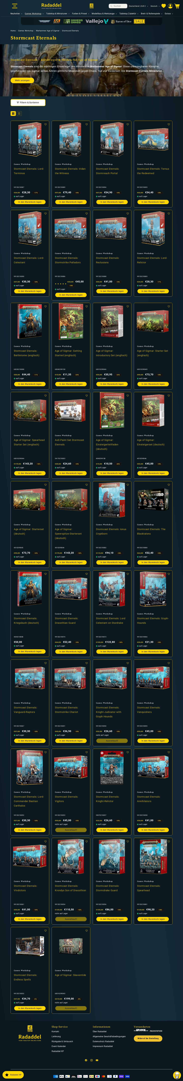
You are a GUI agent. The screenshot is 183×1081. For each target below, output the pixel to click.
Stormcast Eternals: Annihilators (148, 799)
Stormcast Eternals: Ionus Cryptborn (111, 531)
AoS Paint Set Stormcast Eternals (69, 442)
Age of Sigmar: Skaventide (70, 975)
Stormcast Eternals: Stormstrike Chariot (66, 710)
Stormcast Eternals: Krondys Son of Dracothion (70, 888)
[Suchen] (111, 6)
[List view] (19, 113)
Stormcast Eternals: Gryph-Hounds (153, 620)
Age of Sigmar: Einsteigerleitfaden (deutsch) (107, 444)
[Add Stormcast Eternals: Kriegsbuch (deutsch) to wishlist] (45, 574)
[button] (14, 6)
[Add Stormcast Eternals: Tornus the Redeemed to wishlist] (169, 124)
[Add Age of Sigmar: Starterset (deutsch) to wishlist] (45, 485)
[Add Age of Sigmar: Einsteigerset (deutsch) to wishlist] (169, 395)
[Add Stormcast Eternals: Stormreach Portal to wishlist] (127, 124)
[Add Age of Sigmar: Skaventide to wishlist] (86, 930)
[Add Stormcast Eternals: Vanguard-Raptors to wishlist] (45, 663)
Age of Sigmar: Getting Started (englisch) (68, 353)
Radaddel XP (58, 1051)
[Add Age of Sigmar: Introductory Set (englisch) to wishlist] (127, 306)
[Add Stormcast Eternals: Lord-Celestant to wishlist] (45, 213)
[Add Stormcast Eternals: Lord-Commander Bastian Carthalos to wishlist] (45, 752)
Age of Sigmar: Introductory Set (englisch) (111, 353)
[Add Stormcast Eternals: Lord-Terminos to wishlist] (45, 124)
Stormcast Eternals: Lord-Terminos (29, 171)
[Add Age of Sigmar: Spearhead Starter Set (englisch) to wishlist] (45, 395)
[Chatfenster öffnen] (177, 1075)
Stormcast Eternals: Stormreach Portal (107, 171)
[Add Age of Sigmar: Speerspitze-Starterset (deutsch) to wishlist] (86, 485)
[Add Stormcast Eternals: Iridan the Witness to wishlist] (86, 124)
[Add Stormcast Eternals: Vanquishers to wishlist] (169, 663)
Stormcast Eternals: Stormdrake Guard (107, 888)
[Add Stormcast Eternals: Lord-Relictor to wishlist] (169, 213)
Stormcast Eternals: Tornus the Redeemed (153, 171)
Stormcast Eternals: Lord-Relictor (152, 260)
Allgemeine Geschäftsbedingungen (109, 1036)
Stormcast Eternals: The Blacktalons (151, 531)
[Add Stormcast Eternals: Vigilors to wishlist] (86, 752)
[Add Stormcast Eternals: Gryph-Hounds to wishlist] (169, 574)
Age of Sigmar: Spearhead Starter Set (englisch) (29, 442)
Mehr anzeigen (22, 80)
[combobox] (118, 6)
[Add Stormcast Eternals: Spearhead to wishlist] (169, 841)
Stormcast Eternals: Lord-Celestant (29, 260)
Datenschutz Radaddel (103, 1041)
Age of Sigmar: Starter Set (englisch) (152, 353)
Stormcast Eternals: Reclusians (107, 260)
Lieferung (56, 1036)
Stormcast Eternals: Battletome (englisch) (26, 353)
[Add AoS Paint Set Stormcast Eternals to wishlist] (86, 395)
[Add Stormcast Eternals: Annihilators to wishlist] (169, 752)
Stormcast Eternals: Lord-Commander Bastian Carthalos (29, 801)
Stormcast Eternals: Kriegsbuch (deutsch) (26, 620)
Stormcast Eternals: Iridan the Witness (70, 171)
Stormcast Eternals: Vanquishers (148, 710)
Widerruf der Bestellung (148, 1038)
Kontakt (55, 1031)
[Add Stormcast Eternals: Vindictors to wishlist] (45, 841)
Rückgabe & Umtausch (62, 1041)
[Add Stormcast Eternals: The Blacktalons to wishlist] (169, 485)
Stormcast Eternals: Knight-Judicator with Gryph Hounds (108, 712)
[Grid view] (13, 113)
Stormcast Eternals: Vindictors (25, 888)
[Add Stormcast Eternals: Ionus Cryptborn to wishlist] (127, 485)
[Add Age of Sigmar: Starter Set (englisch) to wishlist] (169, 306)
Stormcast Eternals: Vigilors (66, 799)
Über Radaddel (100, 1031)
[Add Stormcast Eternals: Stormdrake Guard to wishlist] (127, 841)
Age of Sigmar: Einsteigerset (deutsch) (151, 442)
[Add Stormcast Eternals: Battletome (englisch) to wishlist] (45, 306)
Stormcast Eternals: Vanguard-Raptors (25, 710)
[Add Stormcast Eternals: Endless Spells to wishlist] (45, 930)
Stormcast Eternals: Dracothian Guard (66, 620)
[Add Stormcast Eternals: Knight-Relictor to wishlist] (127, 752)
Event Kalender (59, 1046)
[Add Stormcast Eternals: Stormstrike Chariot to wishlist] (86, 663)
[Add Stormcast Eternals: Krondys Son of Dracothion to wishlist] (86, 841)
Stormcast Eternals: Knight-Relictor (107, 799)
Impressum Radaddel (103, 1046)
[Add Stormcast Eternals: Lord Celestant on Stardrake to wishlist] (127, 574)
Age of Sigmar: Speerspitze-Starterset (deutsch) (68, 534)
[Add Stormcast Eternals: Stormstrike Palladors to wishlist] (86, 213)
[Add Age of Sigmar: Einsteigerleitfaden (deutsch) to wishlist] (127, 395)
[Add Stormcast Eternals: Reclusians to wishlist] (127, 213)
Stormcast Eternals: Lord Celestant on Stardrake (110, 620)
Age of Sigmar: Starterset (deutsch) (29, 531)
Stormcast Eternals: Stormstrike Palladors (68, 260)
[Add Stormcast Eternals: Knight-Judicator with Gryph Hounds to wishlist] (127, 663)
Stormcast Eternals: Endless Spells (25, 977)
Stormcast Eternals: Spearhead (148, 888)
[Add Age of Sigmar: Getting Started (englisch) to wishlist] (86, 306)
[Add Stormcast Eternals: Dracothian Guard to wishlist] (86, 574)
